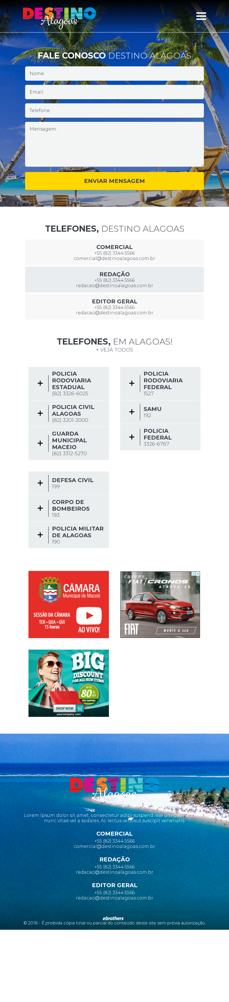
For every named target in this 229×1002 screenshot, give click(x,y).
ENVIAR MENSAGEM (114, 181)
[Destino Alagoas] (59, 18)
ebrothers (113, 918)
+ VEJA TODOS (114, 350)
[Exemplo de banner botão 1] (68, 604)
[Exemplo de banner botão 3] (160, 604)
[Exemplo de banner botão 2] (68, 683)
